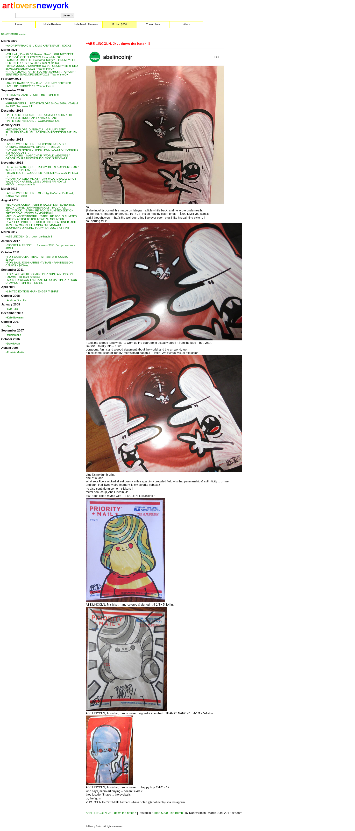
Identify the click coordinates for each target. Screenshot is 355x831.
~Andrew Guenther (17, 300)
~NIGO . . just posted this (20, 184)
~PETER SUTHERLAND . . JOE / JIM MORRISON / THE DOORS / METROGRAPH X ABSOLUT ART (39, 116)
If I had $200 (119, 24)
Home (18, 24)
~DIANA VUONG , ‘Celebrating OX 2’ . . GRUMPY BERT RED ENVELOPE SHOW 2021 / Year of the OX (42, 67)
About (186, 24)
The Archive (153, 24)
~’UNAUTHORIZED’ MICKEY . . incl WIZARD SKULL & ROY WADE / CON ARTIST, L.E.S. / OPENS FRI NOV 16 (41, 180)
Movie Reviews (52, 24)
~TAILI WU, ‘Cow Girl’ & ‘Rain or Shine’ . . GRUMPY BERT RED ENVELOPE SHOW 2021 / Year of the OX (39, 56)
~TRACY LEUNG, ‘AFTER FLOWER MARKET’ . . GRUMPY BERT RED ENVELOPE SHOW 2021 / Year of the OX (41, 73)
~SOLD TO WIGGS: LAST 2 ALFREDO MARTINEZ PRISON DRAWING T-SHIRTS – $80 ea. (41, 281)
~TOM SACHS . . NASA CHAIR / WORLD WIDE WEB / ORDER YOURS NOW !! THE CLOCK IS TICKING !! (38, 157)
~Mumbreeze (13, 334)
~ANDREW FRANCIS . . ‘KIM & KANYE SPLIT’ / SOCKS (38, 45)
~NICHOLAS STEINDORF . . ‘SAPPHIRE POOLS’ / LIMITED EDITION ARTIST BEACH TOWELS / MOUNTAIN (41, 218)
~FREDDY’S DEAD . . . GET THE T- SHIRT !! (32, 94)
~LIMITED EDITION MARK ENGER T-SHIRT (32, 291)
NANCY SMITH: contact (14, 34)
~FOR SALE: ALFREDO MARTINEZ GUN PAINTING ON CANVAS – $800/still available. (39, 275)
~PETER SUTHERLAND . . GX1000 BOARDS (32, 120)
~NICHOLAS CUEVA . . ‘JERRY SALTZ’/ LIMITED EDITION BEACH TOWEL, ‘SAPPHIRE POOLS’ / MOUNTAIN (40, 206)
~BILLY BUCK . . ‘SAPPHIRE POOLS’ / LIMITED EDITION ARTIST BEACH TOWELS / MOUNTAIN (39, 212)
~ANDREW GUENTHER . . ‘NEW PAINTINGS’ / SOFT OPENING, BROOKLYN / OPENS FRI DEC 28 (37, 145)
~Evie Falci (12, 308)
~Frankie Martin (15, 352)
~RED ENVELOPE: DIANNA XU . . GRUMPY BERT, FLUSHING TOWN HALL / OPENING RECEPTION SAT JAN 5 (41, 132)
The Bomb (176, 813)
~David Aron (13, 343)
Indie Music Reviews (86, 24)
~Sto (8, 326)
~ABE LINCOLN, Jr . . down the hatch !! (29, 236)
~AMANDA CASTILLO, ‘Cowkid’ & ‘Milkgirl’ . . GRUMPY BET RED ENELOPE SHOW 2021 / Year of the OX (41, 61)
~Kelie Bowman (14, 317)
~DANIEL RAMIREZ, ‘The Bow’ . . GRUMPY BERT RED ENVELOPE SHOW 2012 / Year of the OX (38, 85)
